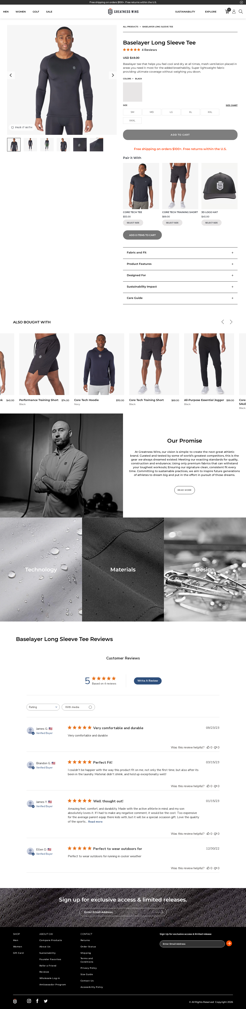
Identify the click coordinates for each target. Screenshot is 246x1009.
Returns (85, 940)
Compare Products (50, 940)
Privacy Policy (89, 968)
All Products (130, 26)
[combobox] (43, 707)
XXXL (132, 120)
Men (15, 940)
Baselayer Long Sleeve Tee (157, 26)
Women (17, 946)
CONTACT (86, 934)
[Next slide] (113, 75)
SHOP (16, 934)
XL (190, 112)
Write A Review (147, 681)
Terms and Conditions (87, 960)
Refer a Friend (48, 965)
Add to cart (180, 134)
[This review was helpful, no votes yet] (208, 747)
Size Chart (232, 105)
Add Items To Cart (142, 235)
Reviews (44, 971)
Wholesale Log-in (49, 978)
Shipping (86, 953)
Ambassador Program (52, 984)
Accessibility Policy (92, 987)
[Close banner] (241, 2)
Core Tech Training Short (180, 212)
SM (132, 112)
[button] (223, 321)
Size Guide (87, 974)
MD (152, 112)
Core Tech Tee (132, 212)
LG (171, 112)
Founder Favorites (50, 959)
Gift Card (18, 953)
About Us (44, 946)
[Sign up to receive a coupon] (160, 912)
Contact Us (87, 980)
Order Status (88, 946)
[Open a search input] (241, 11)
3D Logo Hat (209, 212)
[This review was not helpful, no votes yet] (215, 747)
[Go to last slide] (11, 75)
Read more (95, 822)
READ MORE (185, 490)
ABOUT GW (46, 934)
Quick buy (44, 390)
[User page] (234, 11)
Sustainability (47, 953)
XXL (210, 112)
